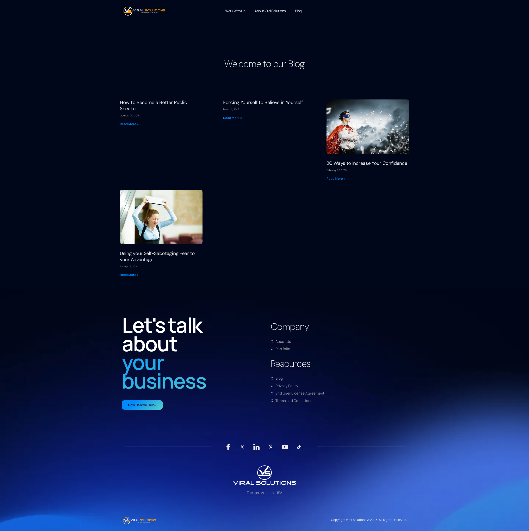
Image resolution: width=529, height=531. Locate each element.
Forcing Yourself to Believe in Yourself (263, 102)
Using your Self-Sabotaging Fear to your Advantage (157, 256)
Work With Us (235, 10)
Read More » (129, 124)
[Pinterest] (270, 449)
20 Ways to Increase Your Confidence (366, 163)
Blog (298, 10)
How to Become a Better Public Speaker (153, 105)
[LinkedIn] (256, 449)
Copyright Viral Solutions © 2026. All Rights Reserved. (369, 520)
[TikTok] (299, 449)
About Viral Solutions (270, 10)
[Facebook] (228, 449)
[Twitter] (242, 449)
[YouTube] (285, 449)
